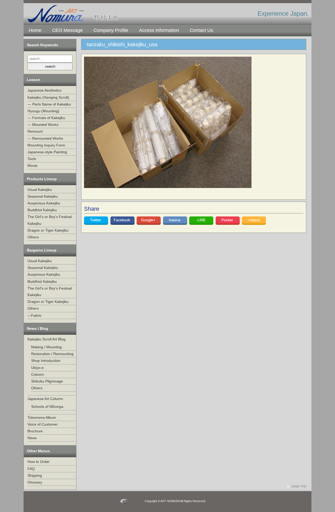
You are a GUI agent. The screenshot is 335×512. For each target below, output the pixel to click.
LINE (201, 220)
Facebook (122, 220)
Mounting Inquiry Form (46, 145)
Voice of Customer (42, 424)
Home (35, 30)
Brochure (35, 431)
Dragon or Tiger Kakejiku (48, 230)
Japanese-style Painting (47, 152)
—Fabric (34, 315)
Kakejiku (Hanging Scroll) (48, 97)
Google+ (148, 220)
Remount (35, 131)
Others (33, 237)
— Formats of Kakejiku (46, 118)
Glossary (34, 482)
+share (254, 220)
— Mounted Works (42, 124)
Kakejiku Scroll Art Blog (46, 339)
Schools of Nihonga (47, 406)
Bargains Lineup (42, 250)
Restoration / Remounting (52, 354)
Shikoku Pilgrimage (47, 381)
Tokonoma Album (41, 417)
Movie (32, 165)
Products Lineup (42, 179)
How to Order (38, 462)
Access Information (159, 30)
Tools (31, 159)
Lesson (33, 80)
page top (299, 486)
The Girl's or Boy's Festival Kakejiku (49, 220)
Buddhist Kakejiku (42, 210)
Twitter (96, 220)
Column (37, 374)
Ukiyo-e (37, 368)
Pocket (227, 220)
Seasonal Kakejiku (42, 196)
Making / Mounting (46, 347)
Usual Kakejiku (39, 189)
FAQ (31, 469)
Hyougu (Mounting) (43, 111)
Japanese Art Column (45, 399)
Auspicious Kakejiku (43, 203)
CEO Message (67, 30)
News (32, 438)
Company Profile (110, 30)
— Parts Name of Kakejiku (49, 104)
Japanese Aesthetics (44, 90)
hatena (175, 220)
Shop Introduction (45, 360)
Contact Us (201, 30)
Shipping (34, 475)
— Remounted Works (45, 138)
